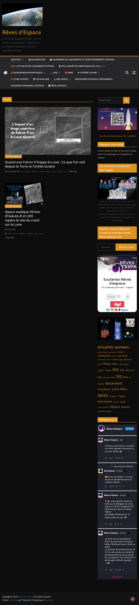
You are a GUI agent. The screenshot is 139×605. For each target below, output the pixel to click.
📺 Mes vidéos (61, 79)
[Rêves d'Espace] (5, 72)
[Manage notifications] (132, 599)
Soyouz (115, 407)
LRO (36, 233)
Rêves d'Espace (21, 32)
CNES (114, 364)
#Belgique (120, 504)
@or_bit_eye (117, 517)
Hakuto (15, 233)
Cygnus (101, 370)
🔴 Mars (69, 72)
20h (121, 440)
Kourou (101, 384)
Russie (123, 401)
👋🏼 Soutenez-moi (36, 59)
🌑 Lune (54, 72)
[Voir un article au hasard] (133, 72)
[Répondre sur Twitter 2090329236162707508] (106, 524)
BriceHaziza (109, 471)
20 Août (119, 471)
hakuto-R (23, 233)
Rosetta (116, 402)
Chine (106, 364)
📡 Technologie (41, 79)
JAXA (125, 377)
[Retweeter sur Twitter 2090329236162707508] (111, 524)
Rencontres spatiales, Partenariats (94, 79)
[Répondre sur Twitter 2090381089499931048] (106, 487)
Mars (123, 389)
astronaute (101, 359)
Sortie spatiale (103, 407)
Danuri (27, 171)
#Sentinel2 (119, 514)
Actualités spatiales (13, 156)
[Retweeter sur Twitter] (112, 466)
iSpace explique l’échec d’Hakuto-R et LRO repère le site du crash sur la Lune (22, 218)
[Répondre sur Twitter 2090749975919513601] (106, 458)
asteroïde (122, 355)
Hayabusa (106, 377)
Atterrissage (117, 359)
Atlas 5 (109, 359)
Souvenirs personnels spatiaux (27, 85)
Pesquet (112, 396)
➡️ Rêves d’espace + (58, 85)
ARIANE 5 (121, 352)
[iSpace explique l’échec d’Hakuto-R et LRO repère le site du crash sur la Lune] (24, 193)
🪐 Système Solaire (87, 72)
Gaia (100, 377)
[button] (22, 59)
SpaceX (60, 171)
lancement (113, 383)
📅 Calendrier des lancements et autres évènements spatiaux (82, 59)
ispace (30, 233)
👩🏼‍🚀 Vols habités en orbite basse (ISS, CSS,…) (80, 66)
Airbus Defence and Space (107, 352)
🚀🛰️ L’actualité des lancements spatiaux (32, 66)
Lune (54, 171)
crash (21, 171)
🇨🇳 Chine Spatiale (20, 79)
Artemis (114, 356)
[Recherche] (126, 100)
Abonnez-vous (126, 247)
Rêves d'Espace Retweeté (123, 466)
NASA (103, 395)
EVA (122, 370)
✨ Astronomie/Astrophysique (26, 72)
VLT (65, 171)
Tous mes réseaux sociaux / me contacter (117, 136)
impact (42, 171)
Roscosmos (105, 401)
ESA (116, 369)
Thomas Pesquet (104, 411)
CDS (99, 364)
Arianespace (104, 355)
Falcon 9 (35, 171)
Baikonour (128, 359)
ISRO (113, 377)
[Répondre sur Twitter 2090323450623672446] (106, 570)
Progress (121, 396)
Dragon (108, 370)
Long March (104, 389)
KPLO (48, 171)
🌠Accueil (16, 59)
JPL (130, 377)
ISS (119, 376)
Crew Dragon (123, 364)
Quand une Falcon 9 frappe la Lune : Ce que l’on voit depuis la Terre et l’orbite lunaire (45, 164)
